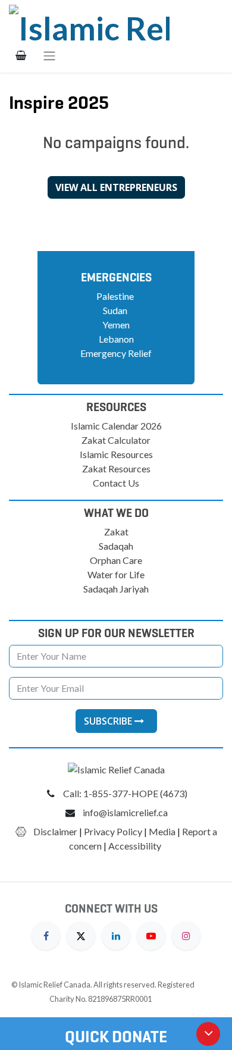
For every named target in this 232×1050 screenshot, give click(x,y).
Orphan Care (116, 560)
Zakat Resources (116, 468)
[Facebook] (46, 934)
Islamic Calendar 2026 (116, 425)
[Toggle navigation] (49, 55)
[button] (116, 721)
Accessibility (135, 845)
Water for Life (116, 574)
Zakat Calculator (116, 440)
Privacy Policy (113, 831)
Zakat (116, 531)
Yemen (116, 324)
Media (162, 831)
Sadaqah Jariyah (116, 588)
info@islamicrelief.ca (125, 812)
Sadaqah (116, 545)
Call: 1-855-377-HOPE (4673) (125, 793)
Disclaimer (55, 831)
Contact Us (116, 482)
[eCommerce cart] (21, 55)
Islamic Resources (116, 454)
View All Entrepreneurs (116, 187)
